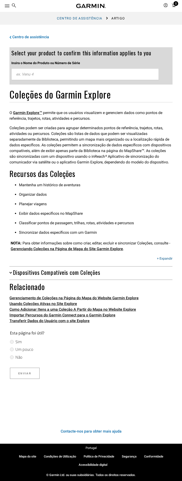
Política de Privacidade (99, 456)
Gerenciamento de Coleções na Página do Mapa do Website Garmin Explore (74, 298)
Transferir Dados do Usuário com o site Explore (49, 321)
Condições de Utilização (60, 456)
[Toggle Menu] (3, 5)
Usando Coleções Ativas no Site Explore (43, 303)
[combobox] (85, 74)
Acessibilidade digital (93, 465)
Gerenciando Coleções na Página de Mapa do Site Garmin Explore (67, 249)
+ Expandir (165, 259)
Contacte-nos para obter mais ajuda (91, 431)
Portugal (91, 448)
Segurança (129, 456)
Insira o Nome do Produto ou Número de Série (45, 63)
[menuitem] (14, 6)
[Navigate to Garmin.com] (91, 6)
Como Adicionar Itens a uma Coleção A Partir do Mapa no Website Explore (72, 309)
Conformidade (153, 456)
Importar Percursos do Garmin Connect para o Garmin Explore (62, 315)
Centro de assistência (79, 18)
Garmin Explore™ (27, 112)
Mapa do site (27, 456)
